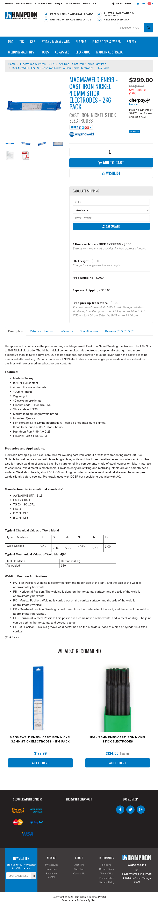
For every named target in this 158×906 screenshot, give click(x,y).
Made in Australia (109, 52)
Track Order (51, 869)
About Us (23, 3)
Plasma (81, 41)
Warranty (66, 331)
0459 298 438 (138, 865)
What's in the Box (41, 331)
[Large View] (10, 143)
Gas (32, 41)
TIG (21, 41)
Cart (144, 3)
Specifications (89, 331)
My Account (124, 3)
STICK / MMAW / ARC (56, 41)
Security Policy (106, 882)
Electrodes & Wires (106, 41)
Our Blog (79, 869)
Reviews (111, 331)
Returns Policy (106, 869)
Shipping (106, 864)
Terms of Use (106, 873)
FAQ (58, 3)
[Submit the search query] (148, 27)
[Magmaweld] (81, 134)
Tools (44, 52)
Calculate (112, 226)
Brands (89, 3)
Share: (75, 127)
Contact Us (43, 3)
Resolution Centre (51, 875)
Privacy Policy (106, 878)
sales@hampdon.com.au (137, 873)
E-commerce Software (74, 900)
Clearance (83, 52)
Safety (131, 41)
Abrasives (62, 52)
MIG (10, 41)
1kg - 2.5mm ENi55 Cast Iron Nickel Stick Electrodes (117, 739)
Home (9, 3)
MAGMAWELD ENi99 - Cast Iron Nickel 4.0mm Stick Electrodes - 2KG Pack (60, 68)
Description (15, 331)
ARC (52, 64)
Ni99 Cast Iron (97, 64)
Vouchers (72, 3)
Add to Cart (113, 162)
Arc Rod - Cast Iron (71, 64)
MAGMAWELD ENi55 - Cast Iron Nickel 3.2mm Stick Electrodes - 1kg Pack (40, 739)
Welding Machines (21, 52)
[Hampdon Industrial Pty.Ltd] (21, 15)
